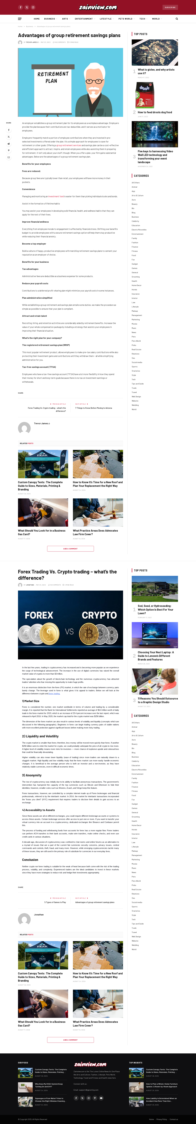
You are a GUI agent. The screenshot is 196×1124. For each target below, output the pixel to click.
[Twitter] (8, 136)
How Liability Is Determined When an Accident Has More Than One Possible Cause (161, 1099)
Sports (134, 366)
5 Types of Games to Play (55, 902)
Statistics (136, 371)
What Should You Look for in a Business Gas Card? (41, 532)
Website (135, 401)
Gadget (135, 264)
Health (134, 281)
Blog (133, 212)
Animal (134, 187)
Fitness (135, 251)
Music (134, 328)
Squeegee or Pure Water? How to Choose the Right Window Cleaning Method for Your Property (50, 1099)
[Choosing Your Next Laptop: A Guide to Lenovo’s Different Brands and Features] (155, 635)
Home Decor (136, 285)
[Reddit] (8, 143)
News (134, 332)
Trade (134, 388)
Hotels (134, 289)
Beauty (134, 204)
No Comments (60, 42)
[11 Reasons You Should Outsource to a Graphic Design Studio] (155, 681)
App (133, 191)
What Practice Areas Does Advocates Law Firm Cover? (95, 532)
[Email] (8, 157)
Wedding (135, 405)
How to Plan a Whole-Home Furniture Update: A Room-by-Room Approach (162, 1085)
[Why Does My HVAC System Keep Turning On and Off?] (25, 1087)
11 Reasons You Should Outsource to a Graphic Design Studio (158, 700)
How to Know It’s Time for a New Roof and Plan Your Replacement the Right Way (98, 484)
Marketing (136, 319)
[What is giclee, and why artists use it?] (155, 52)
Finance (135, 247)
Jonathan (30, 585)
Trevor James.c (32, 42)
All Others (136, 182)
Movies (134, 324)
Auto (134, 200)
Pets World (126, 19)
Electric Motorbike (139, 229)
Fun (133, 259)
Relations (135, 354)
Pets (134, 336)
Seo (133, 358)
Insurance (135, 294)
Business (49, 19)
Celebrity (135, 221)
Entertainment (84, 19)
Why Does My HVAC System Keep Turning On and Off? (49, 1085)
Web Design (136, 396)
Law (133, 302)
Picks (134, 345)
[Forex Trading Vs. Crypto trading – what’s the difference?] (70, 625)
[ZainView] (98, 7)
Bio (133, 208)
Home (37, 19)
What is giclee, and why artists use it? (156, 71)
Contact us (174, 1119)
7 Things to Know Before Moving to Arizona (93, 408)
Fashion (135, 242)
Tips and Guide (138, 384)
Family (134, 238)
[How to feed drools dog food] (155, 95)
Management (137, 315)
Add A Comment (70, 549)
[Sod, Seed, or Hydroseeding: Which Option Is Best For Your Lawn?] (155, 589)
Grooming (136, 277)
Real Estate (136, 349)
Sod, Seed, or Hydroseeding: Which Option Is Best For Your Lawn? (155, 609)
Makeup (135, 311)
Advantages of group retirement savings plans (94, 902)
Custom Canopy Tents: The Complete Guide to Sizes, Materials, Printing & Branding (40, 486)
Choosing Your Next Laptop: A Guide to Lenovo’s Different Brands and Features (156, 656)
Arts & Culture (137, 195)
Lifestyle (106, 19)
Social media (137, 362)
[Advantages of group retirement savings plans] (70, 82)
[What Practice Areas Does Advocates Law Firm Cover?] (98, 512)
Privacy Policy (162, 1119)
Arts (65, 19)
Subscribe (170, 7)
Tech (142, 19)
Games (134, 268)
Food (134, 255)
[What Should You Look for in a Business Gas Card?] (43, 512)
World (156, 19)
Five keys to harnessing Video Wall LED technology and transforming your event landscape (155, 157)
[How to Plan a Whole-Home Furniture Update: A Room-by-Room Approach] (136, 1087)
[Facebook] (8, 130)
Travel (134, 392)
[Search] (176, 19)
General (135, 272)
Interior (135, 298)
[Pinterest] (8, 150)
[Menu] (19, 19)
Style (134, 375)
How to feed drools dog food (155, 112)
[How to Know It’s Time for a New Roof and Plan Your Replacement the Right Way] (98, 464)
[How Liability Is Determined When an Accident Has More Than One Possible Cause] (136, 1102)
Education (136, 225)
